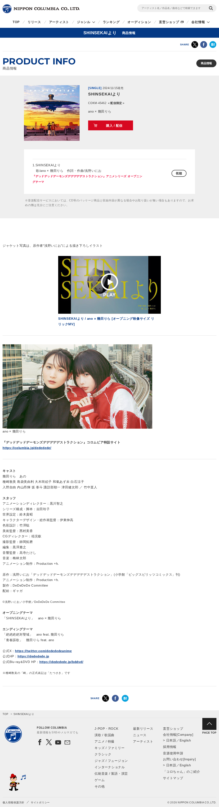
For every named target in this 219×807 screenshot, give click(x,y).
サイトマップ (173, 778)
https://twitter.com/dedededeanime (43, 651)
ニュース (139, 735)
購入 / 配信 (114, 125)
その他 (100, 786)
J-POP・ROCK (106, 728)
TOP (16, 22)
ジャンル (83, 22)
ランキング (111, 22)
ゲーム (100, 780)
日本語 (171, 740)
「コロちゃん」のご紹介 (181, 771)
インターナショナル (110, 767)
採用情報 (169, 747)
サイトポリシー (40, 802)
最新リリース (143, 728)
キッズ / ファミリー (109, 748)
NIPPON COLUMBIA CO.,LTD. (41, 8)
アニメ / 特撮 (104, 741)
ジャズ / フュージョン (111, 760)
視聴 (179, 173)
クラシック (103, 754)
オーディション (139, 22)
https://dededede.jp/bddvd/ (61, 662)
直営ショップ (169, 22)
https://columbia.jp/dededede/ (27, 448)
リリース (34, 22)
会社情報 (198, 22)
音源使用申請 (173, 753)
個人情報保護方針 (13, 802)
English (185, 740)
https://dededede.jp (33, 656)
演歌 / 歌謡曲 (104, 735)
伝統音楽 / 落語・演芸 (111, 773)
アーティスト (59, 22)
